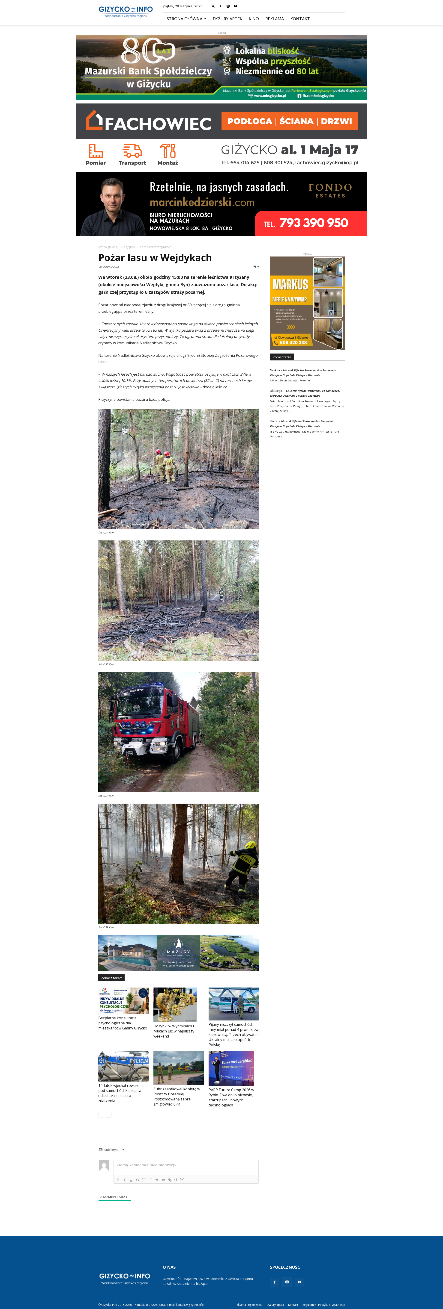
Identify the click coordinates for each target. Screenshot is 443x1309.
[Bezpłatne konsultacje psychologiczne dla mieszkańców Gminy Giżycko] (123, 1001)
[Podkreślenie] (131, 1180)
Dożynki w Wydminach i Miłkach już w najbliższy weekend (173, 1031)
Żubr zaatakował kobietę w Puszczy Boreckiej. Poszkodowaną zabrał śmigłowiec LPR (176, 1096)
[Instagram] (227, 6)
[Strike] (137, 1180)
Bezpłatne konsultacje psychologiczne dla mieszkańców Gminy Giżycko (122, 1023)
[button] (213, 6)
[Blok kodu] (163, 1180)
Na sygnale (128, 247)
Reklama (274, 18)
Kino (254, 18)
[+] (182, 1179)
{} (175, 1179)
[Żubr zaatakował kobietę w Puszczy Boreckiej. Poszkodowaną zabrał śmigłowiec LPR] (178, 1068)
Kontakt (300, 18)
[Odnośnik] (170, 1180)
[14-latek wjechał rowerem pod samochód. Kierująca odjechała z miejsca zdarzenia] (123, 1066)
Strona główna (184, 18)
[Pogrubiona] (118, 1180)
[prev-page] (101, 1114)
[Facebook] (220, 6)
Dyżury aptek (227, 18)
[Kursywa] (124, 1180)
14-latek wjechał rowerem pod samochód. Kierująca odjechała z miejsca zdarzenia (120, 1093)
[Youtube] (235, 6)
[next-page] (108, 1114)
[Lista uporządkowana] (144, 1180)
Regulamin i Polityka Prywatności (323, 1305)
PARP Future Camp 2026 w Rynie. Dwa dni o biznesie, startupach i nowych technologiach (231, 1097)
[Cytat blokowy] (157, 1180)
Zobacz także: (111, 978)
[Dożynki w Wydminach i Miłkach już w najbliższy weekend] (178, 1005)
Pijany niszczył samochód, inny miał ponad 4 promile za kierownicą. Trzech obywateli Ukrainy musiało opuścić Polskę (233, 1034)
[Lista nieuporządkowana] (150, 1180)
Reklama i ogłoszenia (248, 1305)
